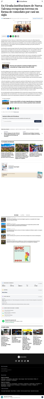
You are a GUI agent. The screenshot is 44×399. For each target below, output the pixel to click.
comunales (12, 129)
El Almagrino (3, 379)
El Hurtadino (38, 383)
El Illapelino (34, 384)
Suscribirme (37, 121)
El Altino (35, 379)
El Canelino (30, 384)
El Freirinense (14, 380)
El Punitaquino (17, 384)
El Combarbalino (24, 384)
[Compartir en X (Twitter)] (11, 36)
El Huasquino (8, 380)
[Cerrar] (42, 397)
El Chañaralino (9, 379)
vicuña (37, 129)
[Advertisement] (22, 186)
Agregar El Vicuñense (37, 18)
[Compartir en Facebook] (8, 36)
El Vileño (8, 386)
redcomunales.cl (4, 368)
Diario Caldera (15, 379)
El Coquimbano (14, 383)
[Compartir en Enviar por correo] (16, 36)
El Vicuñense (20, 383)
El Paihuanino (26, 383)
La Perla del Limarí (10, 384)
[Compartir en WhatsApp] (13, 36)
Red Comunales (7, 18)
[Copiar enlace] (18, 36)
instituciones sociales (20, 129)
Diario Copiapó (21, 379)
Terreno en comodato (30, 129)
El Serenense (8, 383)
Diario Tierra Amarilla (29, 379)
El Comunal (3, 383)
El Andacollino (32, 383)
